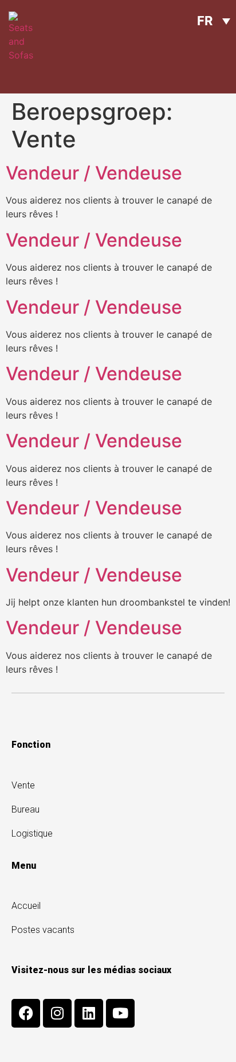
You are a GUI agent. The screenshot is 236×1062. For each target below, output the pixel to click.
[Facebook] (25, 1013)
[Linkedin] (88, 1013)
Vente (23, 785)
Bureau (25, 809)
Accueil (26, 905)
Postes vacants (42, 929)
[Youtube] (120, 1013)
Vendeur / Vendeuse (94, 173)
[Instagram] (57, 1013)
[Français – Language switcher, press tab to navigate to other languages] (213, 20)
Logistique (32, 833)
